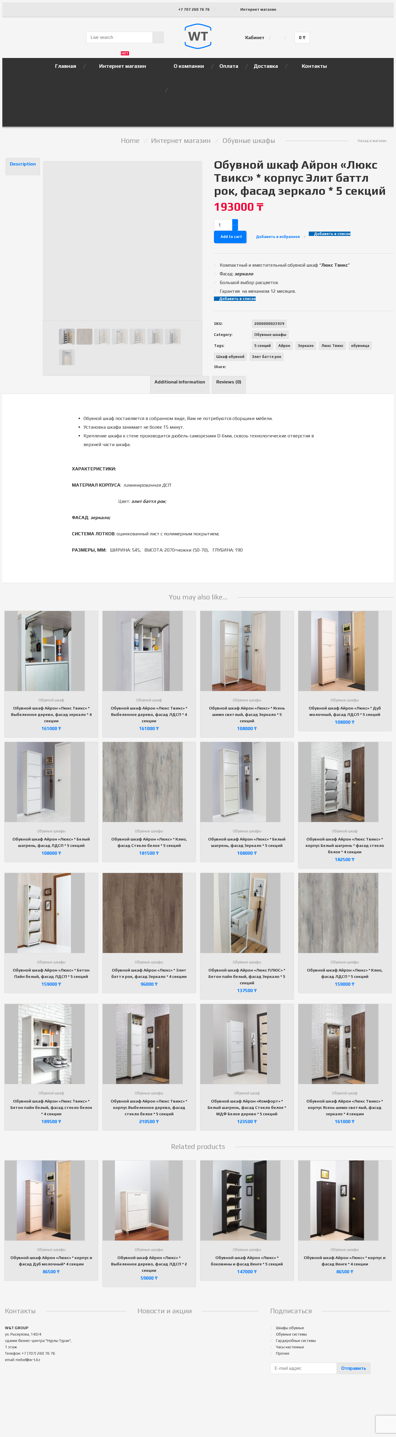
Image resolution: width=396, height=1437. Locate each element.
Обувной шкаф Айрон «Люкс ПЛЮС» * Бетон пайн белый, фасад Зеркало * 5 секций (246, 976)
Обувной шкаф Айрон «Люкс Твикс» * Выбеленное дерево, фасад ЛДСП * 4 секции (149, 714)
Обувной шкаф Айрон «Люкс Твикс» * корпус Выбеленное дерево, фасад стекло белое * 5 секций (149, 1107)
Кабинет (254, 37)
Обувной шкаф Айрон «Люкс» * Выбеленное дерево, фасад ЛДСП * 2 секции (149, 1264)
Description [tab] (23, 164)
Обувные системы (291, 1334)
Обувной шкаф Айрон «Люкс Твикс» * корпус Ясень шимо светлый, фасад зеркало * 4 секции (344, 1107)
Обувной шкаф (51, 700)
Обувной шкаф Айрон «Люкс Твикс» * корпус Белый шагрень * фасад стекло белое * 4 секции (345, 845)
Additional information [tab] (180, 382)
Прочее (282, 1353)
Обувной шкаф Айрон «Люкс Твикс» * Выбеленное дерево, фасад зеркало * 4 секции (51, 714)
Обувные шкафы (248, 140)
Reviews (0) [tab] (228, 382)
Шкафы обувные (290, 1328)
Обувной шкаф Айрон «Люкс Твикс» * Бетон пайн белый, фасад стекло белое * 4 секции (51, 1107)
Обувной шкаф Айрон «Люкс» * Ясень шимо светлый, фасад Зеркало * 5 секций (247, 714)
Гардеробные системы (296, 1340)
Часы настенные (290, 1347)
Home (130, 140)
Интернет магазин (258, 9)
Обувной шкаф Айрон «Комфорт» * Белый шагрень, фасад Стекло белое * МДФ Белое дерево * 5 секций (247, 1107)
